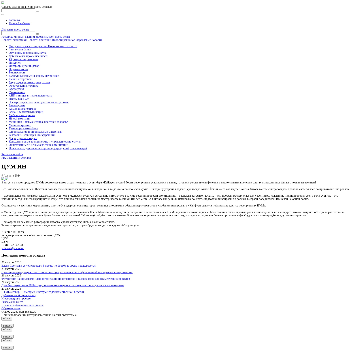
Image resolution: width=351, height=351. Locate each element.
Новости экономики (14, 39)
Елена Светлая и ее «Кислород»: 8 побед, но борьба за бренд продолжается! (48, 265)
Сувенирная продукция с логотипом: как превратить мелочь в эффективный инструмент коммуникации (67, 272)
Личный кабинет (19, 23)
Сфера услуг (16, 88)
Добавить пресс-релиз (15, 29)
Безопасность (17, 72)
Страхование (17, 92)
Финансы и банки (20, 49)
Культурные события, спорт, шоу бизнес (34, 75)
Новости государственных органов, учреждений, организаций (48, 148)
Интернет (15, 62)
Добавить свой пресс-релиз (53, 36)
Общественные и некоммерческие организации (38, 144)
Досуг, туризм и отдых (23, 138)
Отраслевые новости (89, 39)
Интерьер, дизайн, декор (24, 65)
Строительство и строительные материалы (35, 131)
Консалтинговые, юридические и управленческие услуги (45, 141)
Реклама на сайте (12, 154)
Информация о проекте (16, 298)
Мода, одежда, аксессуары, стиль (29, 82)
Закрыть (7, 325)
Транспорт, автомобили (23, 128)
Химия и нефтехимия (22, 108)
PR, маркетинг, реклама (23, 59)
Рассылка (14, 20)
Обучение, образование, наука (27, 52)
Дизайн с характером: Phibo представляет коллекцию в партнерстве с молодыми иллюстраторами (62, 285)
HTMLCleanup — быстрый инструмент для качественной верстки (42, 291)
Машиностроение (20, 125)
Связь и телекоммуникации (26, 111)
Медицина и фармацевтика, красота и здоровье (38, 121)
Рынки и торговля (20, 79)
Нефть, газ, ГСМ (19, 98)
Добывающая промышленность (28, 56)
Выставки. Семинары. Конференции (32, 134)
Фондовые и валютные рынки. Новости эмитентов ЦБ (43, 46)
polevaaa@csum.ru (12, 248)
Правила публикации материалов (22, 305)
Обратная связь (10, 308)
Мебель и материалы (22, 115)
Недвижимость (18, 69)
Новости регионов (63, 39)
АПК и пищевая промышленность (30, 95)
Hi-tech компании (20, 118)
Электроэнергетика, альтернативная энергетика (39, 102)
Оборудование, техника (23, 85)
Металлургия (17, 105)
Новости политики (39, 39)
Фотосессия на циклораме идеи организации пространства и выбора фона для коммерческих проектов (65, 278)
